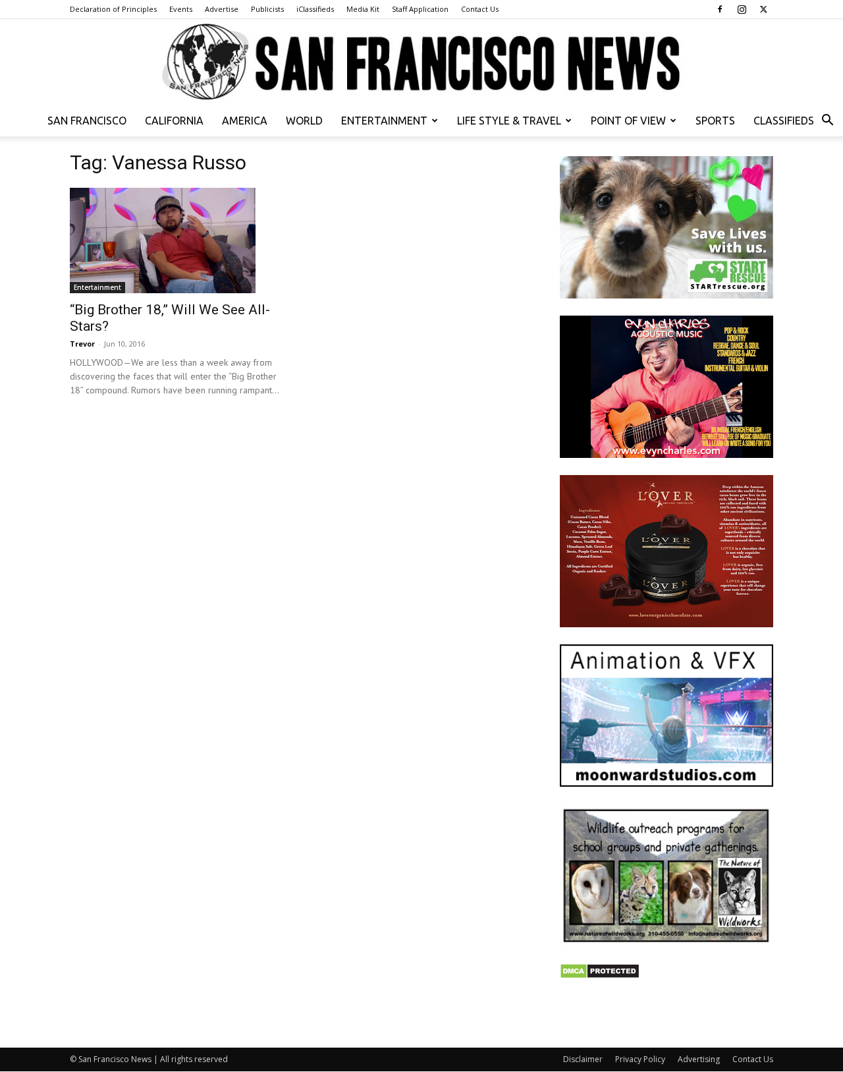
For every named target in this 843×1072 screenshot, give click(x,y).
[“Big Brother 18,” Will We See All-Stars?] (176, 240)
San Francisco (86, 121)
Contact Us (480, 9)
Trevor (82, 344)
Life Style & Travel (509, 121)
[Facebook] (720, 9)
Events (180, 9)
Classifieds (783, 121)
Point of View (628, 121)
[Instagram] (741, 9)
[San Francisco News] (421, 62)
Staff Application (420, 9)
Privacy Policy (640, 1059)
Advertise (221, 9)
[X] (763, 9)
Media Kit (362, 9)
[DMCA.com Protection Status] (599, 975)
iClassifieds (315, 9)
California (174, 121)
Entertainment (384, 121)
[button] (827, 121)
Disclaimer (583, 1059)
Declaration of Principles (113, 9)
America (244, 121)
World (304, 121)
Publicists (267, 9)
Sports (715, 121)
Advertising (699, 1059)
